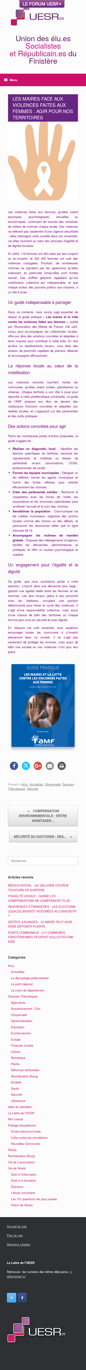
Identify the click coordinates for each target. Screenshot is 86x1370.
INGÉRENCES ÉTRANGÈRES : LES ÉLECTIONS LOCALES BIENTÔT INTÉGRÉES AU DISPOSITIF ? (42, 911)
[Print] (62, 769)
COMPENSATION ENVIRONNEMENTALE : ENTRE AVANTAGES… (43, 815)
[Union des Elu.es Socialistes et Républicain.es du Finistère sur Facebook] (22, 1298)
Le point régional (22, 984)
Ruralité (16, 1082)
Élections (17, 1186)
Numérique (18, 1057)
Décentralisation (21, 1021)
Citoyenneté (53, 784)
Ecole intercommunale (26, 1131)
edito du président (20, 1107)
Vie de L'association (21, 1162)
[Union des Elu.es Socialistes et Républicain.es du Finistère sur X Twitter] (11, 1298)
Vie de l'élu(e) (17, 1168)
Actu (25, 784)
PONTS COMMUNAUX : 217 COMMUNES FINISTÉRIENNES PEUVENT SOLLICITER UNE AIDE (41, 937)
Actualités (36, 784)
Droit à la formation (23, 1180)
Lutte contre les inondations (29, 1137)
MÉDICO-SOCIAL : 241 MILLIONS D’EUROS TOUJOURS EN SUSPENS (38, 887)
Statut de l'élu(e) (22, 1205)
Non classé (15, 1119)
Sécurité (32, 788)
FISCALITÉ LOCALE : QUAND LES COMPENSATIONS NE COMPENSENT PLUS (39, 898)
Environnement (21, 1033)
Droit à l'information (23, 1174)
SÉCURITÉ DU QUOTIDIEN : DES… (43, 836)
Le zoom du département (27, 990)
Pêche (15, 1064)
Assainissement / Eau (25, 1008)
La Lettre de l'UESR (21, 1113)
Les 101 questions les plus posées (34, 1199)
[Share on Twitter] (26, 769)
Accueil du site (17, 1226)
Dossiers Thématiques (23, 996)
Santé (15, 1088)
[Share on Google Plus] (38, 769)
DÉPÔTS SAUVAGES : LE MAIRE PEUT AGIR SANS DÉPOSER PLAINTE (40, 924)
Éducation (17, 1027)
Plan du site (15, 1235)
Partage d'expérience (22, 1125)
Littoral (15, 1051)
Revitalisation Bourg (24, 1076)
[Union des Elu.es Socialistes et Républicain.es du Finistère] (36, 14)
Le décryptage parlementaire (30, 978)
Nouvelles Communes (25, 1143)
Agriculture (18, 1002)
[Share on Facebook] (14, 769)
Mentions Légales (18, 1244)
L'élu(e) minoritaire (23, 1192)
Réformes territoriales (25, 1070)
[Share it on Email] (50, 769)
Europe (15, 1039)
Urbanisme (18, 1101)
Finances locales (22, 1045)
